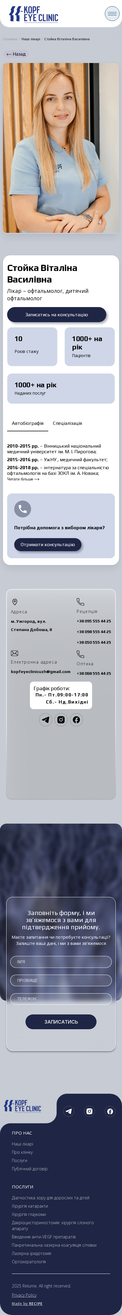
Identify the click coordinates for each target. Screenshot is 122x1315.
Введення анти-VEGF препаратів (44, 1237)
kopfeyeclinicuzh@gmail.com (40, 671)
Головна (10, 39)
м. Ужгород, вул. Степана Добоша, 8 (31, 625)
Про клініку (22, 1152)
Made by (27, 1303)
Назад (19, 54)
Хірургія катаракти (30, 1206)
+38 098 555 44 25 (94, 631)
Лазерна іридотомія (31, 1253)
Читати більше (20, 479)
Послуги (19, 1160)
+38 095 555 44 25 (94, 621)
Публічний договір (30, 1169)
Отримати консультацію (48, 544)
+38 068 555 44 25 (94, 673)
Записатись (61, 1022)
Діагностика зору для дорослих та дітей (50, 1198)
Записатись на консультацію (56, 314)
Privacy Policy (24, 1295)
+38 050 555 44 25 (94, 642)
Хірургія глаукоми (29, 1214)
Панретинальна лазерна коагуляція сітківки (54, 1245)
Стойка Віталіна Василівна (67, 39)
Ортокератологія (29, 1261)
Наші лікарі (31, 39)
